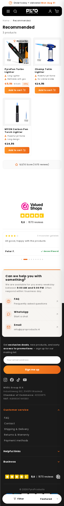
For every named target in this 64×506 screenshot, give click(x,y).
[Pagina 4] (31, 259)
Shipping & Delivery (16, 429)
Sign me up (32, 369)
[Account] (50, 11)
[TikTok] (18, 380)
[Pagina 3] (29, 259)
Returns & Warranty (16, 434)
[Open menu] (8, 11)
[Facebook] (12, 380)
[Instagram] (5, 380)
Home (6, 20)
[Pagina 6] (35, 259)
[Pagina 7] (38, 259)
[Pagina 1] (21, 259)
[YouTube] (25, 380)
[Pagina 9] (42, 259)
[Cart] (57, 11)
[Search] (15, 11)
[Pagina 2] (25, 259)
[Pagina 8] (40, 259)
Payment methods (16, 440)
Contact (9, 423)
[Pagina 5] (33, 259)
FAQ (6, 418)
